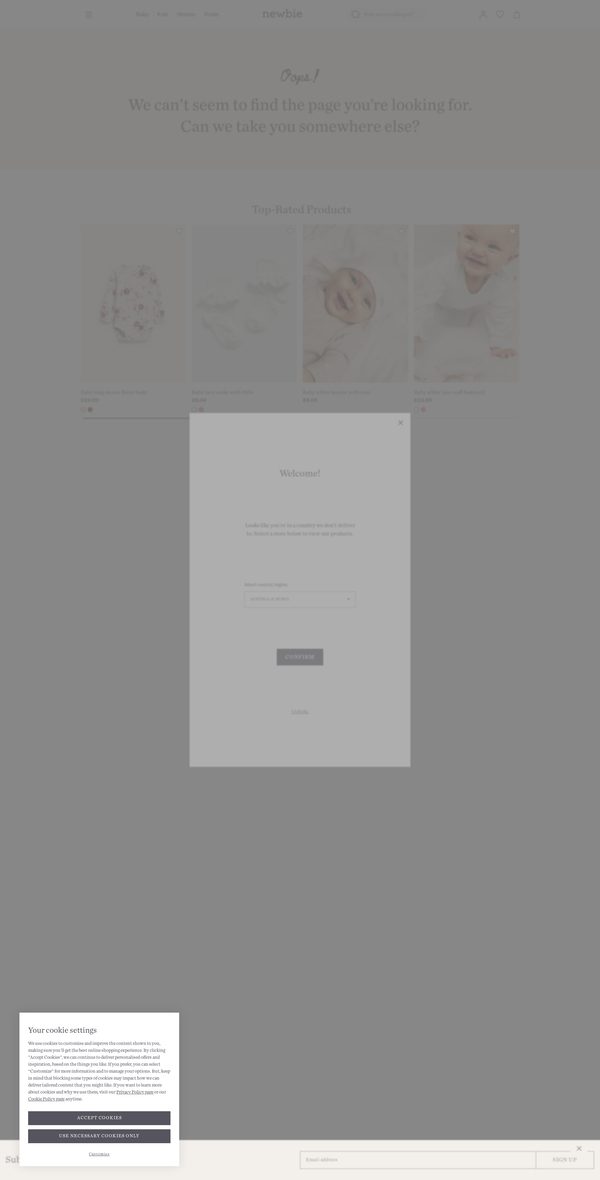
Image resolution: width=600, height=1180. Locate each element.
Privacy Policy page (134, 1092)
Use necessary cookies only (99, 1135)
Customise (99, 1154)
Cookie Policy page (46, 1099)
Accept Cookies (99, 1117)
